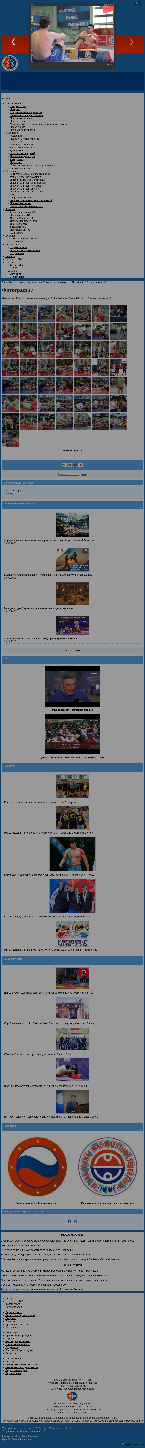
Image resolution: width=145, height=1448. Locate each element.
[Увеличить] (111, 5)
